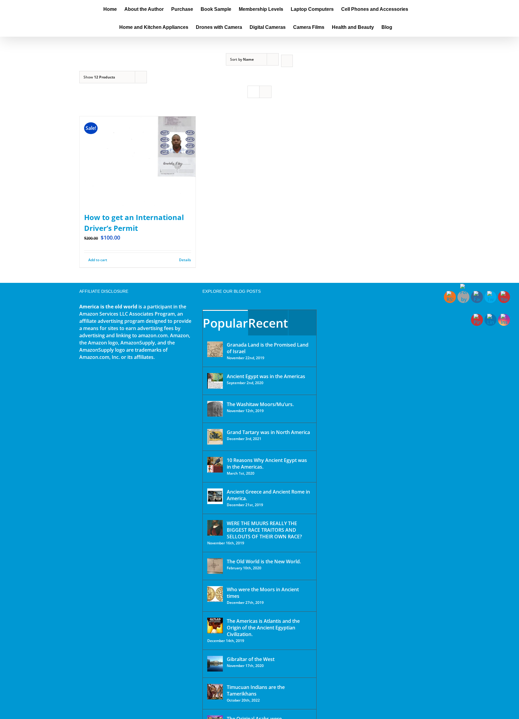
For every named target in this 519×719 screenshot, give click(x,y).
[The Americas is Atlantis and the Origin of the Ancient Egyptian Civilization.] (215, 625)
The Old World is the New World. (264, 561)
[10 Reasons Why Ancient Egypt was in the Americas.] (215, 465)
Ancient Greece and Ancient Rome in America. (268, 495)
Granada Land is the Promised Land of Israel (267, 348)
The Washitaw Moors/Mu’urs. (260, 404)
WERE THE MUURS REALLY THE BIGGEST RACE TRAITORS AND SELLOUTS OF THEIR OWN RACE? (264, 530)
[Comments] (302, 322)
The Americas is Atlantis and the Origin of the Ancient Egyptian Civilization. (263, 628)
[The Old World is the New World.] (215, 566)
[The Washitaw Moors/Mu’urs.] (215, 409)
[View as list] (265, 92)
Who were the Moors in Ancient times (263, 592)
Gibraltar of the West (251, 659)
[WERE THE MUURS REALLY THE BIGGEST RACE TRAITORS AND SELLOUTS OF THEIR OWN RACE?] (215, 528)
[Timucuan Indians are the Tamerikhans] (215, 691)
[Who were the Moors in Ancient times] (215, 594)
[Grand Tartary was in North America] (215, 437)
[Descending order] (287, 61)
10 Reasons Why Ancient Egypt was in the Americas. (267, 463)
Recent (268, 323)
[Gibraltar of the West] (215, 664)
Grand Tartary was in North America (268, 432)
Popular (225, 323)
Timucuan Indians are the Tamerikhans (256, 690)
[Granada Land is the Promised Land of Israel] (215, 349)
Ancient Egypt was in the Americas (266, 376)
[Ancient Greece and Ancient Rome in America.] (215, 496)
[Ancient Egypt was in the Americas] (215, 381)
